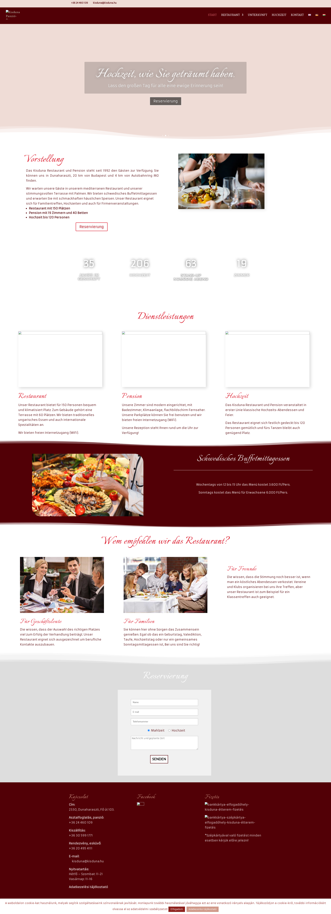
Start (212, 15)
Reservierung (165, 101)
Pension (132, 396)
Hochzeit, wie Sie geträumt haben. (165, 74)
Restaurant (230, 15)
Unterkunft (257, 15)
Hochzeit (279, 15)
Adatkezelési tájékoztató (203, 909)
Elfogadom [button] (176, 909)
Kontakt (297, 15)
